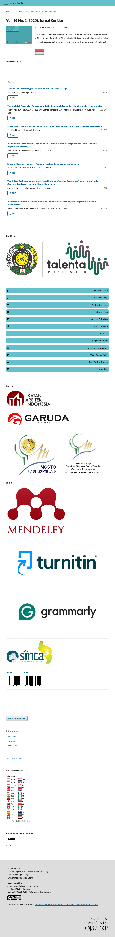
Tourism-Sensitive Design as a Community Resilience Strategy (37, 88)
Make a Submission (16, 718)
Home (8, 11)
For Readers (11, 736)
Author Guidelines (99, 319)
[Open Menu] (6, 3)
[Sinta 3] (29, 664)
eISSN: (27, 672)
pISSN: (9, 672)
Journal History (101, 290)
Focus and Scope (100, 297)
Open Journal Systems (16, 758)
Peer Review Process (98, 362)
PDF (14, 98)
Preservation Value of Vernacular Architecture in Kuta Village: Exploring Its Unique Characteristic (54, 126)
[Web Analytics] (10, 839)
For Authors (11, 741)
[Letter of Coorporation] (28, 405)
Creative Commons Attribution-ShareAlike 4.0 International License (66, 904)
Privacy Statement (99, 326)
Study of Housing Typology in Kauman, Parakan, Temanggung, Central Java (43, 164)
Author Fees (102, 369)
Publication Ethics (99, 305)
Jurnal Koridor (17, 3)
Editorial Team (101, 312)
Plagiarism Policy (100, 340)
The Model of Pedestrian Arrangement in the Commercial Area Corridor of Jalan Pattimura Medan (54, 106)
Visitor (9, 845)
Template (104, 333)
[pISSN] (15, 685)
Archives (18, 11)
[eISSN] (33, 685)
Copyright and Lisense (98, 347)
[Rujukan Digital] (38, 426)
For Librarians (12, 745)
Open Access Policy (99, 355)
